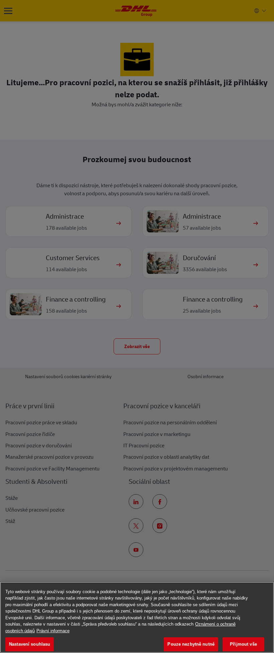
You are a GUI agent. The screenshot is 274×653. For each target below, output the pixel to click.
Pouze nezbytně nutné (191, 644)
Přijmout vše (243, 644)
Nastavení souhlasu (29, 644)
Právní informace (53, 630)
